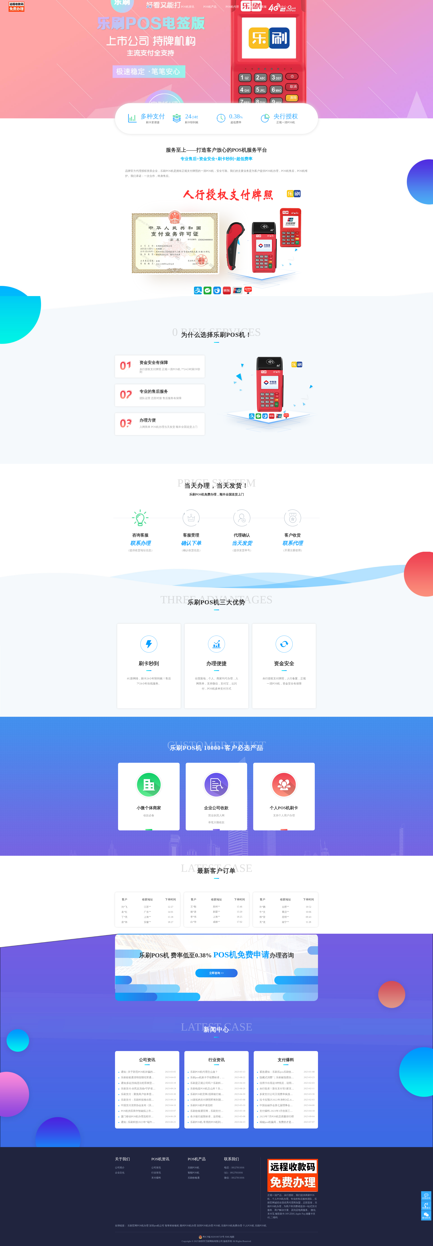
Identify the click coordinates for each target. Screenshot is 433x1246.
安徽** (147, 908)
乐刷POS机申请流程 (201, 1105)
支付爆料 (156, 1178)
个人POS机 (248, 1225)
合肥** (285, 918)
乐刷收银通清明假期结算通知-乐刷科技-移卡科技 (138, 1077)
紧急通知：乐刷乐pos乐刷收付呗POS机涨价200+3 (277, 1071)
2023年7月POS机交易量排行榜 (277, 1116)
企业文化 (119, 1172)
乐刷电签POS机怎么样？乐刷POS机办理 (207, 1088)
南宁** (285, 908)
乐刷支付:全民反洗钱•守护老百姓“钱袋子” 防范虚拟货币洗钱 (138, 1088)
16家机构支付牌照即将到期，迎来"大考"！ (207, 1099)
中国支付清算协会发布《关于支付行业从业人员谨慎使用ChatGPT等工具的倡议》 (138, 1105)
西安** (216, 913)
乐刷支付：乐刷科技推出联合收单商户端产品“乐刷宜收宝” (138, 1099)
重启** (285, 923)
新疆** (216, 923)
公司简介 (119, 1167)
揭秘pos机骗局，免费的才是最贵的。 (277, 1122)
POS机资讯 (187, 6)
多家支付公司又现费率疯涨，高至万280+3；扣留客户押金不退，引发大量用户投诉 (277, 1094)
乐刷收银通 (194, 1178)
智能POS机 (193, 1172)
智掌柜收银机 (172, 1225)
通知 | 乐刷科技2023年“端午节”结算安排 (138, 1122)
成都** (216, 908)
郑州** (216, 918)
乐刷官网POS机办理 (138, 1225)
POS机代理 (232, 6)
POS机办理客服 (257, 6)
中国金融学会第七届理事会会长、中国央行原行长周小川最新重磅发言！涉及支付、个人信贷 (277, 1105)
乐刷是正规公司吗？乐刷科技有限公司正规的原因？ (207, 1083)
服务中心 (281, 6)
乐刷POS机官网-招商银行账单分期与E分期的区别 (207, 1094)
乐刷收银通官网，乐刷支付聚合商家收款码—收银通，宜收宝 (207, 1111)
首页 (149, 6)
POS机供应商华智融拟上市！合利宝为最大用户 (138, 1111)
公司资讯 (156, 1167)
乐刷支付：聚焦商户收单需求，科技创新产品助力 (138, 1094)
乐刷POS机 (193, 1167)
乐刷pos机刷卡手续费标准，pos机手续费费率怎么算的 (207, 1077)
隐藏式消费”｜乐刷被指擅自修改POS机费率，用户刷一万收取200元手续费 (277, 1077)
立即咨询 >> (216, 973)
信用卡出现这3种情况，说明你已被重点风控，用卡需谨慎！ (277, 1083)
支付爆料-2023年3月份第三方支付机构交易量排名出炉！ (277, 1111)
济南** (285, 913)
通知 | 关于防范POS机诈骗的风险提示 (138, 1071)
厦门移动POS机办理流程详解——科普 (138, 1116)
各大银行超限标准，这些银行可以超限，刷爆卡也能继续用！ (207, 1116)
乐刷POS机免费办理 (231, 1225)
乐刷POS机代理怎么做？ (204, 1071)
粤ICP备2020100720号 (213, 1237)
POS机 (217, 1225)
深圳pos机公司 (156, 1225)
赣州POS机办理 (188, 1225)
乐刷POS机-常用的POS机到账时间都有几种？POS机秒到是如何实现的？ (207, 1122)
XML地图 (229, 1237)
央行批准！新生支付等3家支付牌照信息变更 (277, 1088)
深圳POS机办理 (205, 1225)
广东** (147, 923)
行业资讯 (156, 1172)
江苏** (147, 918)
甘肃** (147, 913)
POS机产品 (209, 6)
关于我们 (166, 6)
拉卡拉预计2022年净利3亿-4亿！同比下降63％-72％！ (277, 1099)
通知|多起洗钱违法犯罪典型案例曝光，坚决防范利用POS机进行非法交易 (138, 1083)
